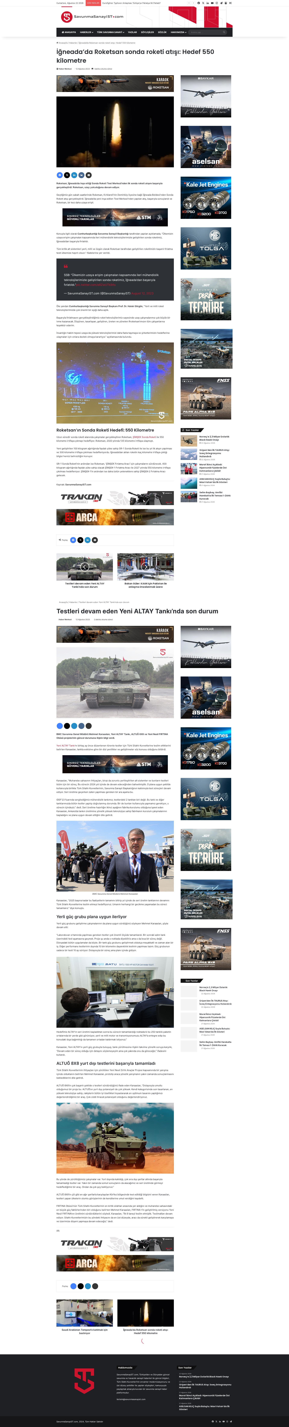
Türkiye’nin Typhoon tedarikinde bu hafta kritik (124, 3)
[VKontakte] (81, 175)
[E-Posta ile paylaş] (89, 175)
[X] (67, 175)
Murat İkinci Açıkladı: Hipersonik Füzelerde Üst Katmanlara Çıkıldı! (213, 467)
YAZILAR (132, 32)
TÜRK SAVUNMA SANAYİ (109, 32)
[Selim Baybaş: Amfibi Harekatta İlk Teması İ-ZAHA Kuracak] (189, 496)
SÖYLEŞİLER (147, 32)
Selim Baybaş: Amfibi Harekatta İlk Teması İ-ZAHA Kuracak (215, 495)
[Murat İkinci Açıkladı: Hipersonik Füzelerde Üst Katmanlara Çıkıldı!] (189, 468)
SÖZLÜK (162, 32)
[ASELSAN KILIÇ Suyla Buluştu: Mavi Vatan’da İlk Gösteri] (189, 483)
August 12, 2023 (142, 293)
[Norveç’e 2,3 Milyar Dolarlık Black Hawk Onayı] (189, 440)
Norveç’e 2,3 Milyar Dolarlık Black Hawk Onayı (214, 438)
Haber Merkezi (65, 69)
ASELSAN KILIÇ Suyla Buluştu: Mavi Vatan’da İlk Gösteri (214, 481)
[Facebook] (60, 175)
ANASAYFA (70, 32)
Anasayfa (62, 43)
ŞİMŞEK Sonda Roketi (144, 437)
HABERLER (85, 32)
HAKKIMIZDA (177, 32)
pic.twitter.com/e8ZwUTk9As (96, 285)
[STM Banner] (115, 219)
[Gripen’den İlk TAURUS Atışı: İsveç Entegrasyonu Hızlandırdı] (189, 454)
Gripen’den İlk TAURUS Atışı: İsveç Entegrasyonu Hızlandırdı (214, 453)
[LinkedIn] (74, 175)
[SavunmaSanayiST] (144, 17)
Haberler (73, 43)
